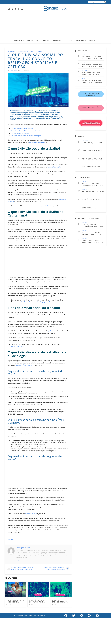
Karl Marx (19, 365)
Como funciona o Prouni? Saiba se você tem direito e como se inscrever (92, 143)
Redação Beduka (13, 70)
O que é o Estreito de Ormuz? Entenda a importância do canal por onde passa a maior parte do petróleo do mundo (91, 200)
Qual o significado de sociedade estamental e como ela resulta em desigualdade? (15, 601)
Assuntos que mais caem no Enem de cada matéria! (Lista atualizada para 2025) (92, 57)
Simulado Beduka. (31, 514)
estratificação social (17, 346)
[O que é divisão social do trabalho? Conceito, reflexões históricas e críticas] (38, 90)
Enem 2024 (93, 40)
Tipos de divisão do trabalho (20, 133)
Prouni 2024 (85, 140)
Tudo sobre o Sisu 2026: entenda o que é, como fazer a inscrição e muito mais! (92, 233)
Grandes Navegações (54, 167)
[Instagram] (18, 9)
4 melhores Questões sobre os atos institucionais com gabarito (93, 191)
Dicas (83, 78)
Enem (83, 54)
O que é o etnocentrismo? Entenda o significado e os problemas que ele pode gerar (60, 601)
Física (38, 40)
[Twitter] (12, 9)
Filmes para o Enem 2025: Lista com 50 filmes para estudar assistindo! (92, 81)
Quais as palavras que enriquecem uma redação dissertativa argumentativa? (92, 73)
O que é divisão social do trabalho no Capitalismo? (27, 131)
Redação (84, 70)
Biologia (47, 40)
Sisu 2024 (84, 222)
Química (30, 40)
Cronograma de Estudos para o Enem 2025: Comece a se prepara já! (92, 65)
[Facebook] (9, 9)
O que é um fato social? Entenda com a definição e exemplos (37, 601)
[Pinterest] (15, 9)
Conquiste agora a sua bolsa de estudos (91, 108)
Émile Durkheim (28, 365)
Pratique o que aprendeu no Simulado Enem (91, 94)
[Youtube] (21, 9)
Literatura (85, 181)
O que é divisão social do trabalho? (22, 128)
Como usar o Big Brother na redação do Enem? (93, 208)
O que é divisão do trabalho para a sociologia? (26, 136)
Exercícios (80, 40)
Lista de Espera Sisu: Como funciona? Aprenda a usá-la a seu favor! (92, 241)
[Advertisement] (55, 25)
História (84, 189)
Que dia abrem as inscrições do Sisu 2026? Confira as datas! (92, 225)
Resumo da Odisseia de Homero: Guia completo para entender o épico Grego (92, 184)
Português (69, 40)
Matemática (19, 40)
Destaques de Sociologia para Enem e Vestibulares (25, 51)
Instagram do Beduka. (45, 206)
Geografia (57, 40)
